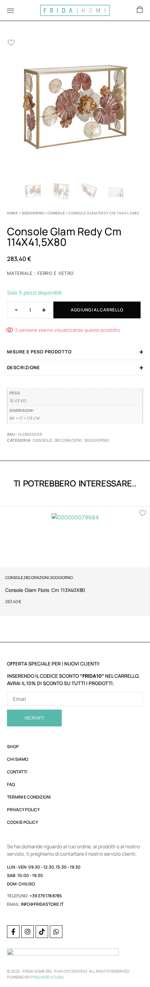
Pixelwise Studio (47, 977)
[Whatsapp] (56, 931)
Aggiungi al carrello (97, 310)
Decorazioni (68, 440)
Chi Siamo (17, 759)
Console (56, 212)
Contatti (17, 772)
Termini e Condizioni (29, 797)
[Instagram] (27, 931)
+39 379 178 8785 (46, 896)
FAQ (11, 784)
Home (12, 212)
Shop (13, 747)
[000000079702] (75, 109)
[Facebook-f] (13, 931)
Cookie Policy (22, 822)
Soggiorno (33, 212)
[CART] (140, 9)
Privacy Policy (23, 810)
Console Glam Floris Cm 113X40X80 (45, 590)
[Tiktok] (42, 931)
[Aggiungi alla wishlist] (11, 43)
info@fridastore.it (42, 904)
